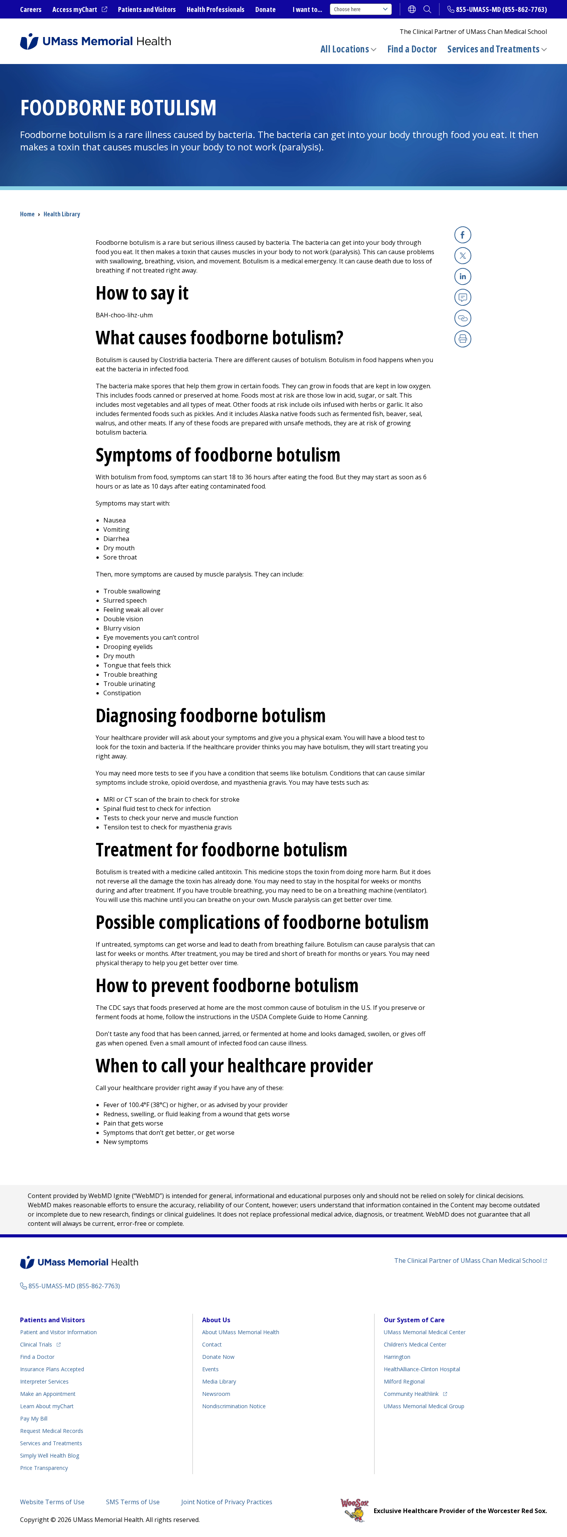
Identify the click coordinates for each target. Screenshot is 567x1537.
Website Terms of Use (52, 1502)
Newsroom (216, 1393)
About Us (216, 1320)
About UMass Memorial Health (240, 1332)
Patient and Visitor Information (58, 1332)
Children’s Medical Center (415, 1344)
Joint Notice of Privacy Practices (226, 1502)
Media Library (219, 1381)
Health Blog (49, 1455)
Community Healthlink (411, 1393)
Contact (212, 1344)
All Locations (345, 48)
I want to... (307, 9)
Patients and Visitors (147, 9)
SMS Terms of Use (133, 1502)
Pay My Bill (33, 1418)
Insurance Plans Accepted (52, 1369)
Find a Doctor (412, 49)
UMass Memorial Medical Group (424, 1406)
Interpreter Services (44, 1381)
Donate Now (218, 1356)
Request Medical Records (51, 1430)
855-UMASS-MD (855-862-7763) (501, 9)
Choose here (347, 9)
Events (210, 1369)
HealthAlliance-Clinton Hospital (422, 1369)
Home (27, 214)
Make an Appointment (48, 1393)
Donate (265, 9)
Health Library (62, 214)
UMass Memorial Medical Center (425, 1332)
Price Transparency (44, 1467)
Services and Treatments (493, 48)
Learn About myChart (47, 1406)
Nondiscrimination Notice (234, 1406)
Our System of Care (414, 1320)
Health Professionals (216, 9)
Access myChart (79, 10)
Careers (31, 9)
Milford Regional (404, 1381)
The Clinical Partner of (470, 1260)
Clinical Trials (40, 1344)
